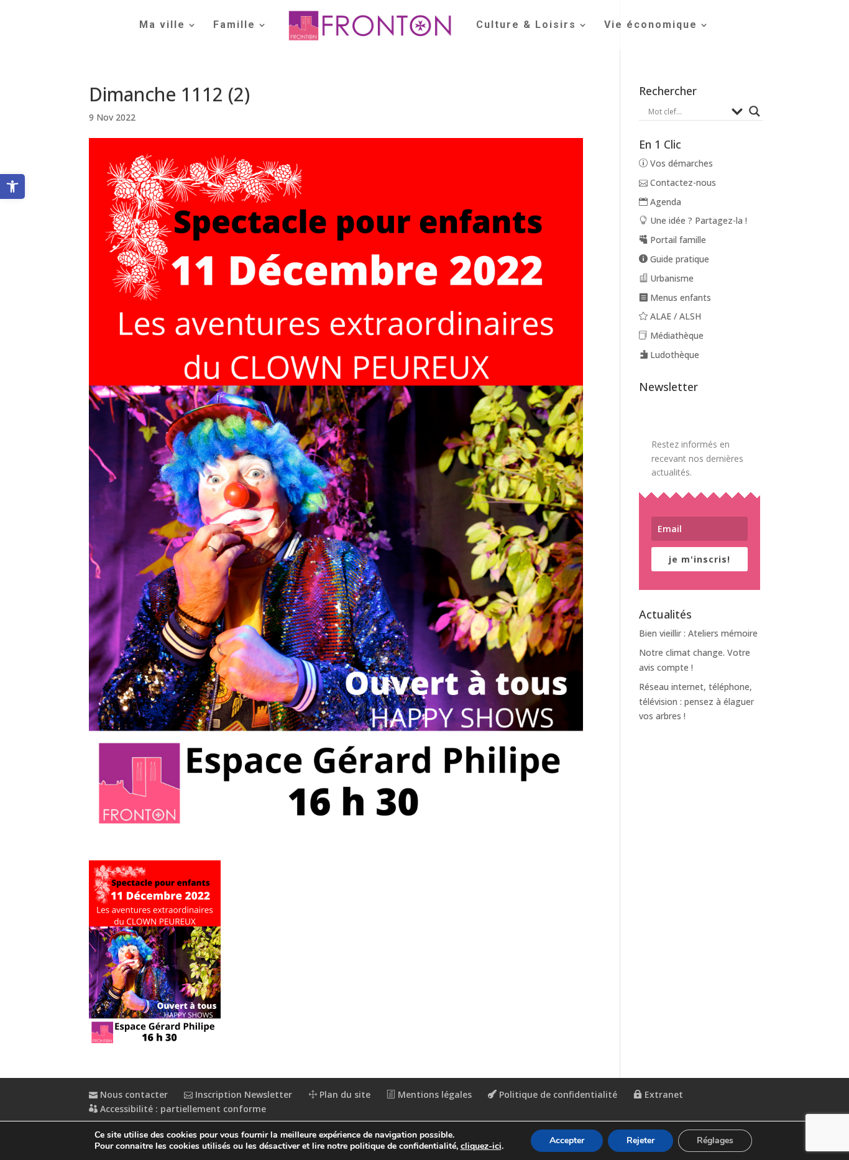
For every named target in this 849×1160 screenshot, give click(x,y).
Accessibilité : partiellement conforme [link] (182, 1109)
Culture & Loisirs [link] (526, 25)
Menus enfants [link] (679, 297)
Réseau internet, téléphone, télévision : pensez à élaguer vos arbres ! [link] (696, 701)
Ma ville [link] (162, 25)
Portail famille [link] (677, 240)
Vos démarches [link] (680, 163)
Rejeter (640, 1140)
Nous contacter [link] (133, 1094)
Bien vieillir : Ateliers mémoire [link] (698, 633)
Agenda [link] (664, 202)
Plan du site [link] (343, 1094)
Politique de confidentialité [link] (557, 1094)
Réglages (715, 1140)
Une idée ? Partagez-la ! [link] (697, 220)
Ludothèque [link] (673, 355)
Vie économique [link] (650, 25)
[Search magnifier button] (754, 111)
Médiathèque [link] (676, 335)
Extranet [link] (662, 1094)
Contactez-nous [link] (682, 182)
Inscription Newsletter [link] (242, 1094)
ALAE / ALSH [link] (674, 316)
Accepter (566, 1140)
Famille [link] (234, 25)
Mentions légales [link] (433, 1094)
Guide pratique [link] (678, 259)
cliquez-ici (481, 1146)
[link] (12, 186)
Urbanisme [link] (671, 278)
